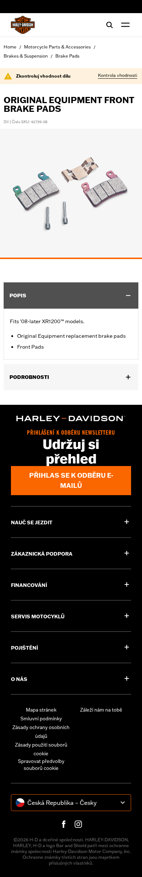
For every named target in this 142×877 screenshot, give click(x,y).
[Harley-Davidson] (71, 418)
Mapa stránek (41, 710)
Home (10, 47)
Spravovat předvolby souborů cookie (41, 764)
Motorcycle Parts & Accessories (57, 47)
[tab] (71, 258)
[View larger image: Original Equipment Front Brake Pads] (71, 193)
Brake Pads (67, 56)
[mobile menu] (124, 24)
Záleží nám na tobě (101, 710)
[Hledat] (110, 25)
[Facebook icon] (63, 824)
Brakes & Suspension (26, 56)
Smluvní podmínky (41, 718)
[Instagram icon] (78, 824)
